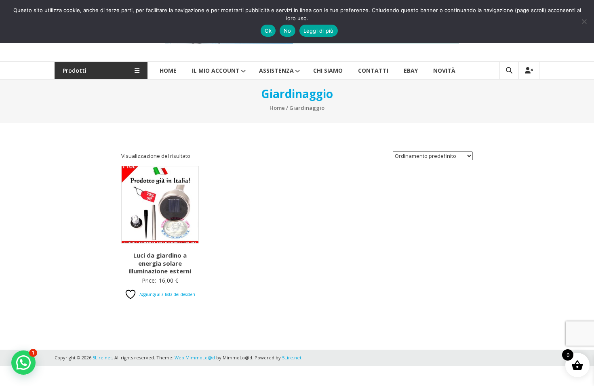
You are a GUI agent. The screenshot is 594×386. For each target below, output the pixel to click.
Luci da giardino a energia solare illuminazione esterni (159, 263)
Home (168, 70)
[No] (584, 21)
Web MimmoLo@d (195, 358)
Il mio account (216, 70)
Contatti (373, 70)
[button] (23, 362)
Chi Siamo (328, 70)
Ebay (411, 70)
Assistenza (276, 70)
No (287, 30)
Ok (268, 30)
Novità (444, 70)
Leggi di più (318, 30)
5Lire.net (291, 358)
